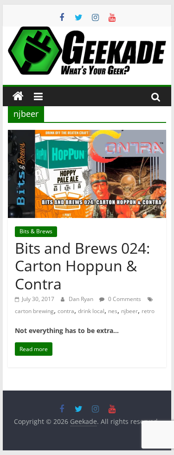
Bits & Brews (35, 231)
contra (66, 311)
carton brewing (34, 311)
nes (112, 311)
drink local (91, 311)
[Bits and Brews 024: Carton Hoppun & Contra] (87, 135)
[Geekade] (18, 96)
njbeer (129, 311)
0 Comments (124, 299)
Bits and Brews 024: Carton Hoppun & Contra (82, 266)
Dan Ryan (82, 299)
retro (148, 311)
